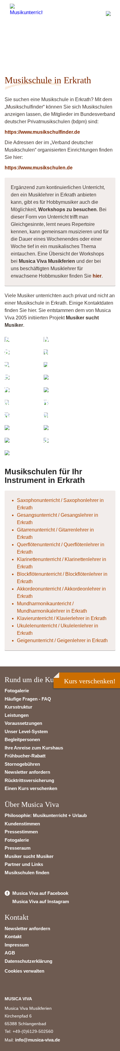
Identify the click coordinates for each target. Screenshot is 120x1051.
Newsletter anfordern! (51, 44)
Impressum (17, 944)
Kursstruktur (18, 706)
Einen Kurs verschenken (31, 788)
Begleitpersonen (22, 739)
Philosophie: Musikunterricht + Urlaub (46, 815)
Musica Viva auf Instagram (40, 901)
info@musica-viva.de (37, 1039)
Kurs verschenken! (89, 681)
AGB (10, 952)
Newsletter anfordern (27, 772)
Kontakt (13, 936)
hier (97, 276)
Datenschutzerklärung (28, 961)
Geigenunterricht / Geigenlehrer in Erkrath (62, 640)
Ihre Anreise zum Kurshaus (34, 747)
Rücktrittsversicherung (29, 780)
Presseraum (17, 848)
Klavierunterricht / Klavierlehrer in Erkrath (61, 618)
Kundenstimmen (22, 823)
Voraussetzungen (23, 723)
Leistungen (17, 715)
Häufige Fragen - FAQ (28, 698)
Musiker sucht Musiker (29, 856)
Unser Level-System (26, 731)
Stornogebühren (22, 764)
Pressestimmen (21, 831)
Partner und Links (24, 864)
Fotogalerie (17, 690)
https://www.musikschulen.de (39, 167)
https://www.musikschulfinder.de (42, 132)
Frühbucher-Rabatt (25, 755)
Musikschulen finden (27, 872)
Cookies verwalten (24, 971)
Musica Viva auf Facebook (40, 893)
